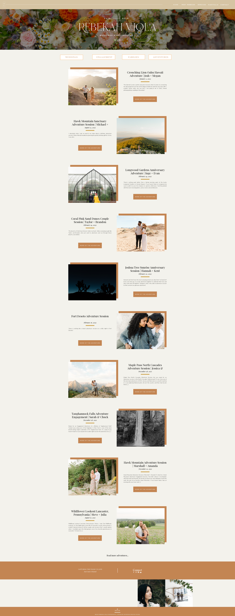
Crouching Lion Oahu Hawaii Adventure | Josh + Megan (145, 74)
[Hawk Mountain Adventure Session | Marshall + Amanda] (92, 477)
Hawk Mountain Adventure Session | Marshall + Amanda (145, 464)
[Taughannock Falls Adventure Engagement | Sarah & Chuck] (141, 429)
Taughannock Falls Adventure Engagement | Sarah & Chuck (90, 415)
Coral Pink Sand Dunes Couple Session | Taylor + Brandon (90, 220)
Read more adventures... (117, 555)
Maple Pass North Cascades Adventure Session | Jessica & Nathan (145, 368)
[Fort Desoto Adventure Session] (141, 331)
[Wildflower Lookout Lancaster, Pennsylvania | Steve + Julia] (141, 526)
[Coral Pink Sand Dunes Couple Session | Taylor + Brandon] (141, 233)
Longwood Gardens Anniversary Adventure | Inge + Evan (145, 171)
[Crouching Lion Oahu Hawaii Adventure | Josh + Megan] (92, 87)
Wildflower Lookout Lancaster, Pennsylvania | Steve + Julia (90, 512)
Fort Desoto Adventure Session (90, 316)
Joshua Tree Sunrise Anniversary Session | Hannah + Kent (145, 269)
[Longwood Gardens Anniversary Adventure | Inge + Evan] (92, 185)
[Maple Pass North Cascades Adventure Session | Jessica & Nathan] (92, 380)
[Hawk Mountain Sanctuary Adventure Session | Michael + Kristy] (141, 136)
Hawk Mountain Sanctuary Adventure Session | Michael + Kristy (90, 124)
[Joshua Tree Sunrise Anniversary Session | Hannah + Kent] (92, 282)
